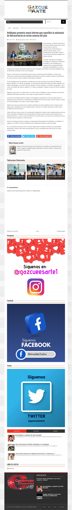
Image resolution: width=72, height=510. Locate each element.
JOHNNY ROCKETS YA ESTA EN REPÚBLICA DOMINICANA (51, 495)
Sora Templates (16, 507)
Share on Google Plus (45, 136)
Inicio (37, 231)
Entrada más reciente (12, 231)
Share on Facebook (16, 136)
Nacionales (33, 39)
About (49, 507)
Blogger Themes (32, 507)
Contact (55, 507)
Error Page (61, 507)
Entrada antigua (61, 231)
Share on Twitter (30, 136)
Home (44, 507)
